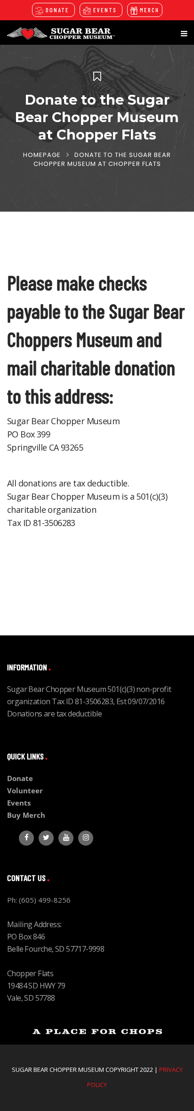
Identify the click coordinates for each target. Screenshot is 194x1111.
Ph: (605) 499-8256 (39, 900)
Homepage (42, 154)
